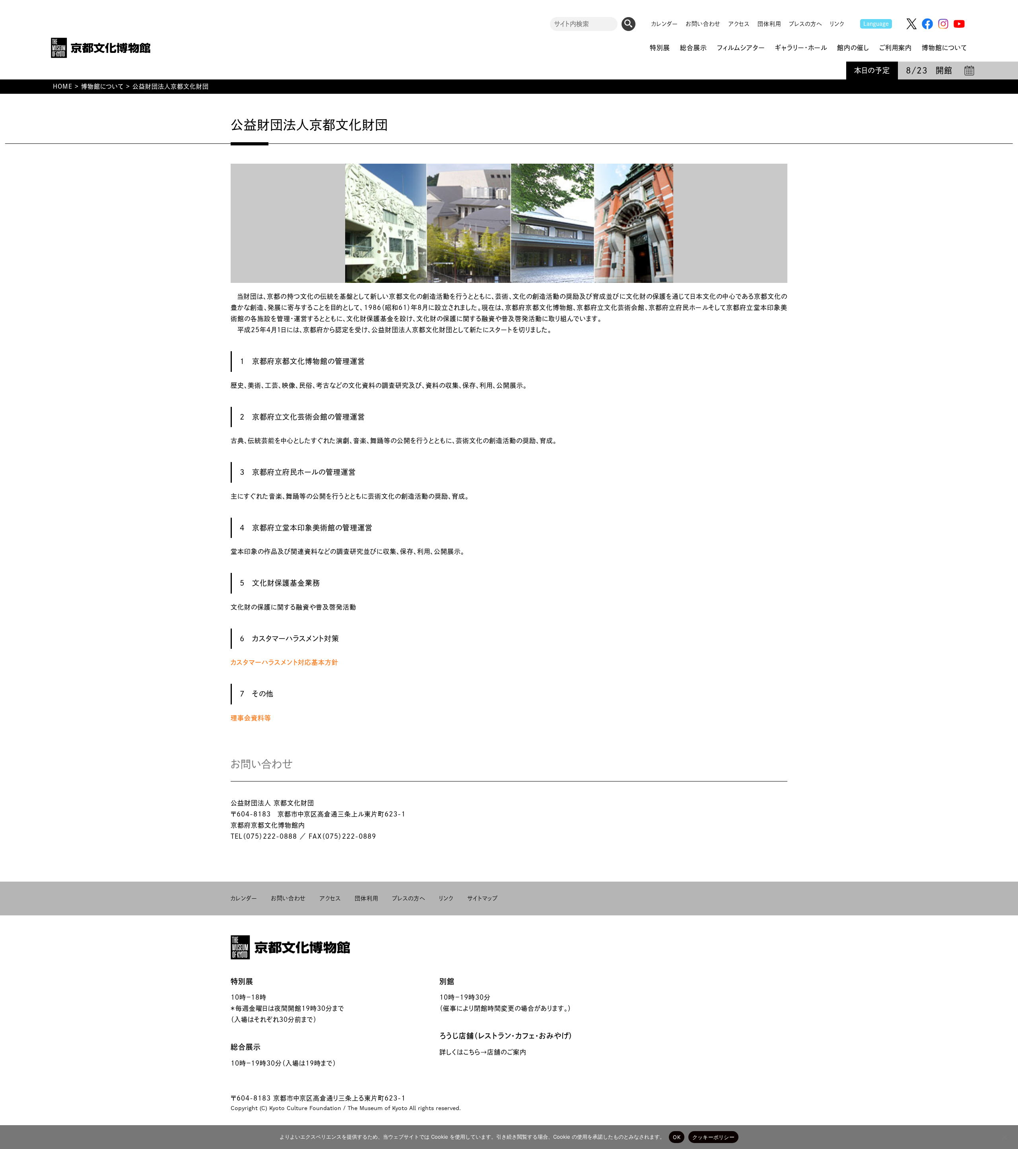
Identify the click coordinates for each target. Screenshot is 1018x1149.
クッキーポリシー (713, 1137)
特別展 (242, 981)
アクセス (739, 24)
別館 (447, 981)
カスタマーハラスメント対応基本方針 (284, 662)
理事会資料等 (251, 718)
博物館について (102, 86)
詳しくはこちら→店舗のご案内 (482, 1052)
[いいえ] (1004, 1137)
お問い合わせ (703, 24)
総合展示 (246, 1046)
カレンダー (664, 24)
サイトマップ (482, 898)
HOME (62, 86)
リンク (837, 24)
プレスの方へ (805, 24)
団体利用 (769, 24)
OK (676, 1137)
